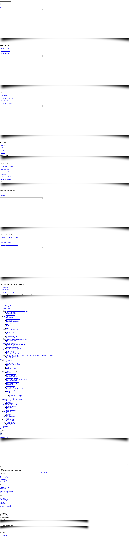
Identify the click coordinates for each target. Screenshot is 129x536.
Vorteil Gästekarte (5, 53)
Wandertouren (4, 95)
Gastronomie (4, 174)
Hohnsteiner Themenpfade (7, 103)
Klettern (3, 150)
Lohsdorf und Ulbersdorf (7, 242)
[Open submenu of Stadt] (3, 359)
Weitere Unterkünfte (5, 51)
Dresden (3, 195)
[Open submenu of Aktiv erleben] (10, 323)
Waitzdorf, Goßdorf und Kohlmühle (9, 245)
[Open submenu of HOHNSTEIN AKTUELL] (16, 371)
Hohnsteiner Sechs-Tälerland (7, 98)
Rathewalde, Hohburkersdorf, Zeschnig (10, 237)
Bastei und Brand (5, 289)
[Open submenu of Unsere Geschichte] (52, 355)
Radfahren (3, 148)
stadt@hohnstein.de (6, 515)
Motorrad (3, 153)
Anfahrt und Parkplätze (6, 176)
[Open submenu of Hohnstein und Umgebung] (26, 339)
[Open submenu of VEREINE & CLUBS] (14, 422)
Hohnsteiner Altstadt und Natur (8, 292)
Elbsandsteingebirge (5, 193)
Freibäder (3, 145)
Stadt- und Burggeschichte (7, 306)
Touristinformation (5, 169)
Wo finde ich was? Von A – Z (8, 166)
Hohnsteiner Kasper (5, 308)
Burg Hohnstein (4, 287)
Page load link (3, 535)
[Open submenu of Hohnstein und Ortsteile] (15, 343)
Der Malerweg (4, 100)
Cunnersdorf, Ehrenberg (6, 240)
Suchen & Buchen (5, 48)
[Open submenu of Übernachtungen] (27, 311)
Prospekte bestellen (5, 171)
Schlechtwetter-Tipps (6, 179)
